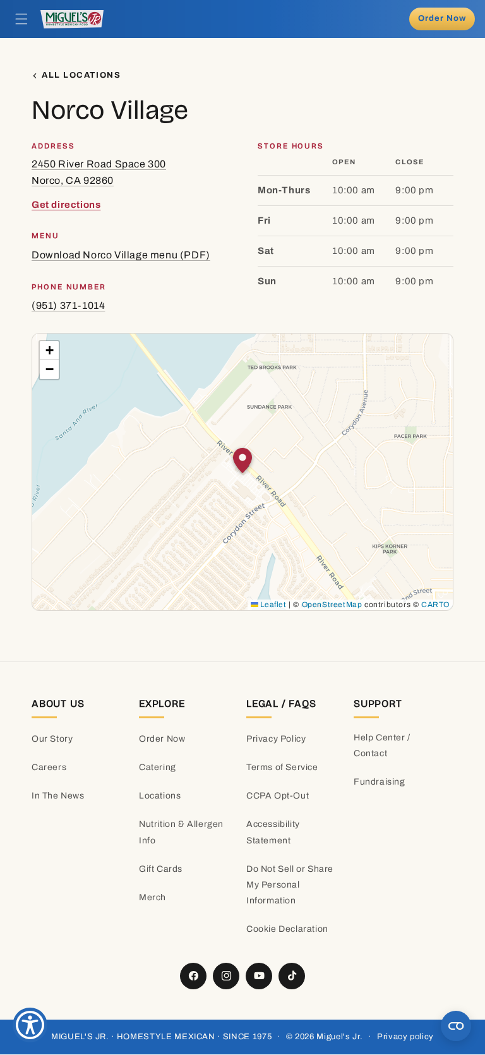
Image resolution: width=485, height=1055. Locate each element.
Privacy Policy (276, 739)
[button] (21, 19)
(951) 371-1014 (68, 305)
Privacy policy (405, 1036)
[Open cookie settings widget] (456, 1026)
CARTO (435, 604)
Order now (442, 18)
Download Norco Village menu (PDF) (121, 255)
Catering (157, 767)
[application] (242, 472)
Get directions (66, 205)
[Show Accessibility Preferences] (30, 1025)
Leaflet (272, 604)
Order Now (162, 739)
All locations (81, 75)
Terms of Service (282, 767)
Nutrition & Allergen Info (181, 832)
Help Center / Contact (382, 745)
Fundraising (379, 782)
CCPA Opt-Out (277, 795)
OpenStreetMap (332, 604)
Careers (49, 767)
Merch (152, 897)
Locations (160, 795)
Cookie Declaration (287, 929)
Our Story (52, 739)
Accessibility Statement (273, 832)
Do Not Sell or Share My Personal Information (289, 884)
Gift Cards (161, 869)
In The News (58, 795)
